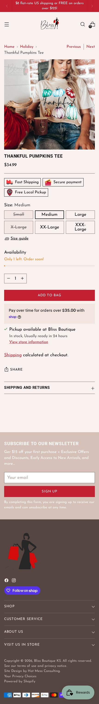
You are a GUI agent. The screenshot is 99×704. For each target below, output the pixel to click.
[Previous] (7, 6)
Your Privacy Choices (20, 676)
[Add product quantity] (22, 278)
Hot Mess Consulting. (44, 671)
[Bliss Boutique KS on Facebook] (7, 581)
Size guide (20, 238)
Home (9, 47)
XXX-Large (80, 227)
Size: (17, 205)
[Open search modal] (82, 24)
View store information (28, 342)
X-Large (19, 227)
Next (90, 47)
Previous (74, 47)
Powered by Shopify (19, 681)
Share (16, 369)
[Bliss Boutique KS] (49, 24)
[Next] (92, 6)
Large (80, 215)
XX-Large (49, 227)
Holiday (26, 47)
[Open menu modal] (6, 24)
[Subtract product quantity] (8, 278)
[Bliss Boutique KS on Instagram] (14, 581)
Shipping (13, 355)
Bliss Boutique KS (47, 661)
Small (18, 215)
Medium (49, 215)
